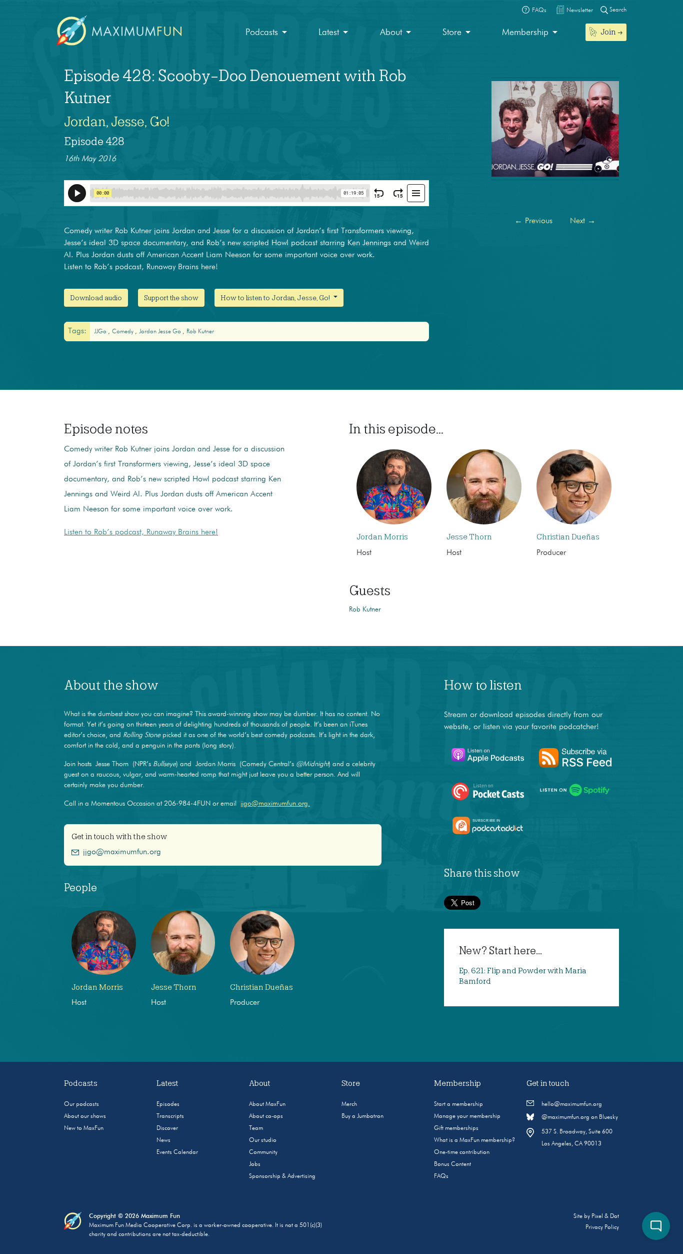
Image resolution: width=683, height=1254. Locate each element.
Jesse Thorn (469, 536)
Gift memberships (456, 1128)
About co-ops (266, 1116)
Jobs (254, 1164)
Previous (533, 221)
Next (583, 221)
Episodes (168, 1104)
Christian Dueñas (568, 536)
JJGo (101, 332)
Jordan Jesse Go (160, 332)
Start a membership (458, 1104)
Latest (328, 32)
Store (452, 32)
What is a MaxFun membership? (474, 1140)
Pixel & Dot (605, 1216)
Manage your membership (467, 1116)
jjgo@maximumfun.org (122, 852)
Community (263, 1152)
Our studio (262, 1140)
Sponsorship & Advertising (282, 1176)
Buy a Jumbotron (363, 1116)
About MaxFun (267, 1104)
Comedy (123, 332)
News (163, 1140)
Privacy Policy (602, 1227)
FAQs (441, 1176)
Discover (167, 1128)
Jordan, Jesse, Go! (117, 121)
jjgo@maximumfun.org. (275, 803)
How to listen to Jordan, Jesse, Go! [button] (276, 298)
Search (617, 10)
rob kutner (200, 332)
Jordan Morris (382, 536)
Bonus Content (452, 1164)
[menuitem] (266, 33)
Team (256, 1128)
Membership (525, 32)
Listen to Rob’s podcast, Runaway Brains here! (141, 532)
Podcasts (262, 32)
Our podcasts (81, 1104)
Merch (349, 1104)
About (391, 32)
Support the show (171, 298)
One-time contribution (462, 1152)
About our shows (85, 1116)
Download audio (96, 298)
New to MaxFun (84, 1128)
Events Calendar (177, 1152)
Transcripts (170, 1116)
